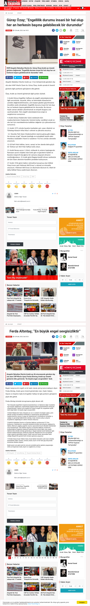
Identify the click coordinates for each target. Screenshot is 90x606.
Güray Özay (26, 176)
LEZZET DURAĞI (27, 5)
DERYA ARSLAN (73, 152)
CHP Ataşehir (10, 453)
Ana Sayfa (10, 13)
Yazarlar (16, 8)
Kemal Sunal (72, 257)
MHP (33, 176)
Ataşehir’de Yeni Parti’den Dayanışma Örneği (13, 316)
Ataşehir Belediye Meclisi (13, 176)
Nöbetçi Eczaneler (40, 8)
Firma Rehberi (50, 8)
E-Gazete (24, 8)
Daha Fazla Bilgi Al (34, 604)
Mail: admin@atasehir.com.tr (22, 201)
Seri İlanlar (58, 8)
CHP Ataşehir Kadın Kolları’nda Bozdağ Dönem (47, 300)
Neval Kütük (72, 145)
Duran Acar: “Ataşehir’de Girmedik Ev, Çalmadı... (31, 300)
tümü (82, 250)
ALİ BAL (70, 130)
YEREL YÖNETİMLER (39, 5)
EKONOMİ (49, 5)
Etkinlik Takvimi (66, 8)
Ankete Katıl (72, 233)
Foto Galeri (8, 8)
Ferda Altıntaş (20, 453)
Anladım (82, 602)
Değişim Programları (75, 147)
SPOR (60, 5)
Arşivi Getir (71, 284)
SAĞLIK (55, 5)
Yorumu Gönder (15, 244)
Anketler (31, 8)
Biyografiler (7, 9)
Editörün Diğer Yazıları (20, 197)
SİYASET (66, 5)
